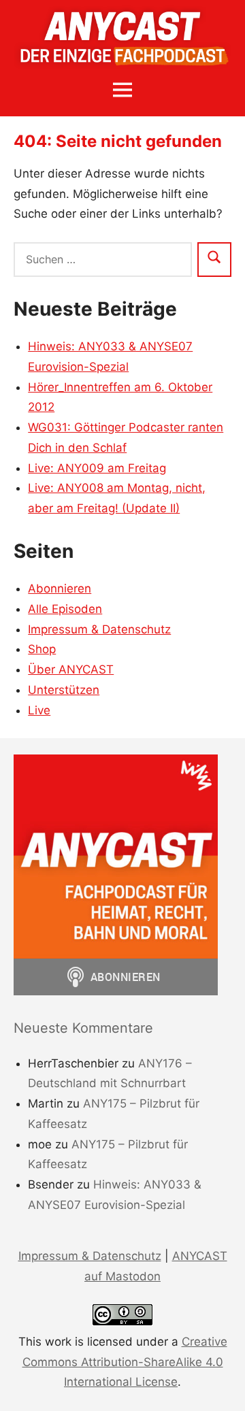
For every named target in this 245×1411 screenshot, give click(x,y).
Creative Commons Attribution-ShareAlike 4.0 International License (124, 1362)
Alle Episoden (65, 609)
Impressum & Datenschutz (99, 629)
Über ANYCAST (71, 669)
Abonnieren (59, 588)
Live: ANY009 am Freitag (97, 468)
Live (39, 710)
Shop (42, 649)
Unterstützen (63, 690)
